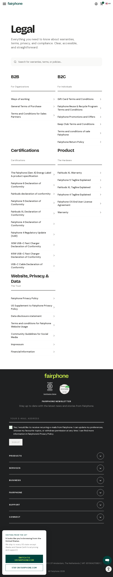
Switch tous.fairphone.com (24, 558)
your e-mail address (24, 418)
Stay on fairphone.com (24, 567)
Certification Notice (50, 394)
